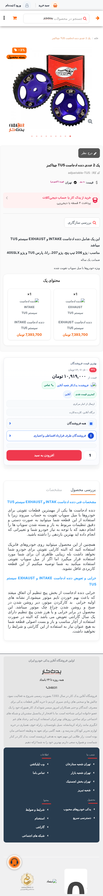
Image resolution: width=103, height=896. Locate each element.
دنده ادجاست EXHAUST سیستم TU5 (75, 325)
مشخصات (54, 489)
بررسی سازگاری (79, 222)
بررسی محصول (83, 489)
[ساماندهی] (27, 881)
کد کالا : (95, 173)
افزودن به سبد (44, 455)
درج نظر (87, 153)
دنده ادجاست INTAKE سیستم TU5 (29, 325)
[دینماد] (51, 881)
